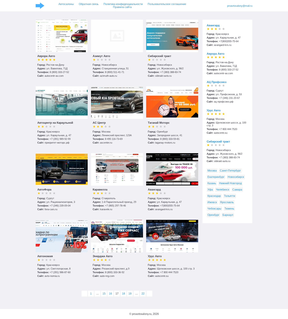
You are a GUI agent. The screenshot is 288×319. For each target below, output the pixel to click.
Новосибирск (236, 177)
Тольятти (229, 195)
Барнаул (227, 215)
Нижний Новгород (230, 183)
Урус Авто (155, 256)
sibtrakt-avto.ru (163, 75)
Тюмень (229, 208)
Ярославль (227, 202)
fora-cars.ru (51, 209)
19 (130, 293)
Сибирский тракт (159, 56)
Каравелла (100, 189)
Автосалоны (66, 4)
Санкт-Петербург (230, 170)
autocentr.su (161, 275)
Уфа (210, 189)
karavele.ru (106, 209)
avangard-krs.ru (163, 209)
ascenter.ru (106, 142)
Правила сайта (122, 7)
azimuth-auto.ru (108, 75)
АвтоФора (44, 189)
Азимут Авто (101, 56)
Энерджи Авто (102, 256)
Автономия (45, 256)
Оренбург (213, 215)
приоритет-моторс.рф (57, 142)
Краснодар (214, 195)
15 (104, 293)
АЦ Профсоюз (216, 82)
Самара (237, 189)
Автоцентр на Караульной (55, 122)
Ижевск (212, 202)
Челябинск (222, 189)
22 (143, 293)
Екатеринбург (216, 177)
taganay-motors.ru (165, 142)
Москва (212, 170)
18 (123, 293)
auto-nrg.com (107, 275)
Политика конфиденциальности (123, 4)
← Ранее (84, 293)
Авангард (154, 189)
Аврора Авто (46, 56)
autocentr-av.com (54, 75)
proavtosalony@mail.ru (239, 5)
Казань (212, 183)
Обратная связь (88, 4)
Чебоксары (214, 208)
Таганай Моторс (159, 122)
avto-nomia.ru (52, 275)
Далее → (149, 293)
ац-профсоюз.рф (223, 101)
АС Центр (99, 122)
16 (110, 293)
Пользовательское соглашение (167, 4)
